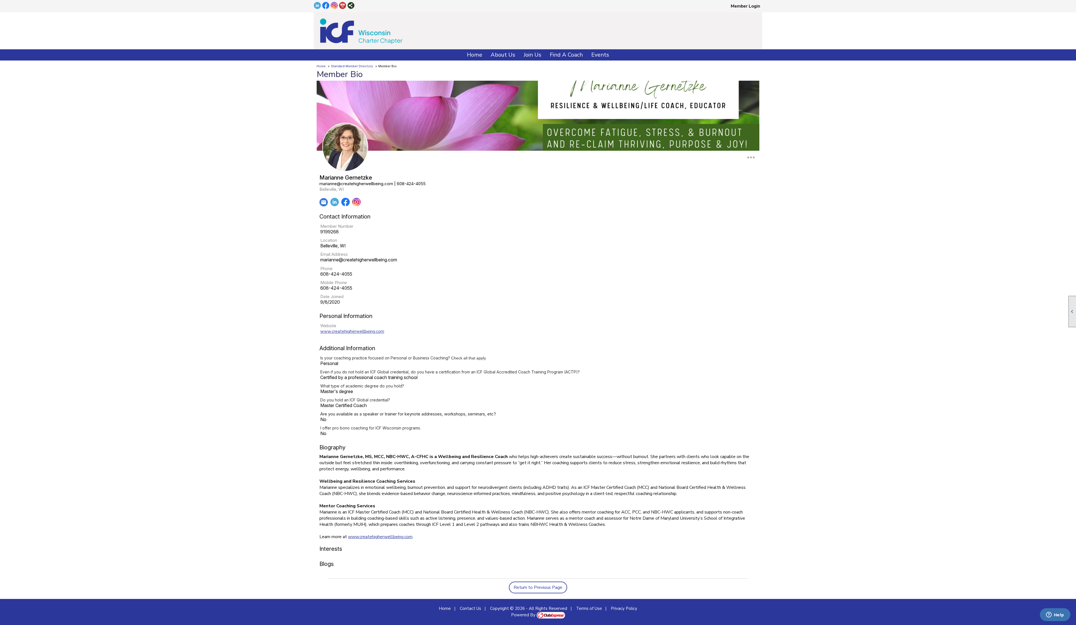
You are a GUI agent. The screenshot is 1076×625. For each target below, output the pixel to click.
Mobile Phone (333, 282)
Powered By (524, 615)
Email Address (334, 254)
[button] (503, 55)
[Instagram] (356, 205)
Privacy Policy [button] (624, 608)
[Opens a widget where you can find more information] (1055, 615)
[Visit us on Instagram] (334, 6)
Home (474, 55)
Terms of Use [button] (589, 608)
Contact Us (470, 608)
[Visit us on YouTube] (342, 6)
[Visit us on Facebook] (325, 6)
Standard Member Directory (352, 66)
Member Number (336, 226)
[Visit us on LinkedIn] (317, 6)
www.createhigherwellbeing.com (352, 331)
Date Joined (332, 296)
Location (328, 240)
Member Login (745, 6)
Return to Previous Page (538, 587)
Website (328, 325)
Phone (326, 268)
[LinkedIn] (334, 205)
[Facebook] (345, 205)
